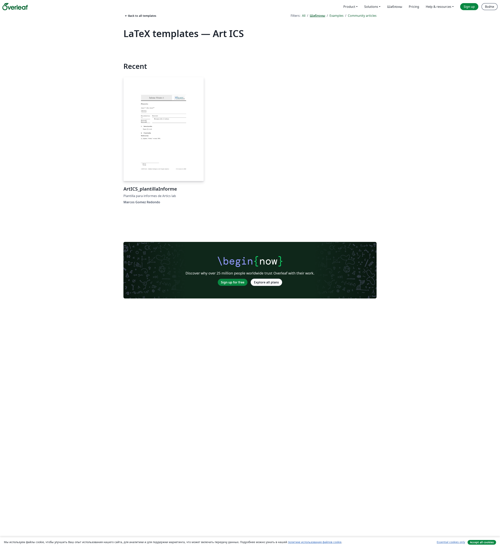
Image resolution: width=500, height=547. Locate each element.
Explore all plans (266, 282)
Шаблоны (317, 15)
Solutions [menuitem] (371, 6)
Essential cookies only (451, 542)
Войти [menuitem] (489, 6)
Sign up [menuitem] (469, 6)
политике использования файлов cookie (314, 542)
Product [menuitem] (349, 6)
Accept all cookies (482, 542)
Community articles (362, 15)
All (303, 15)
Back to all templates (140, 16)
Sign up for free (232, 282)
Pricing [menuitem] (414, 6)
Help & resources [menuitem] (438, 6)
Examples (336, 15)
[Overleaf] (15, 6)
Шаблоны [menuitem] (394, 6)
